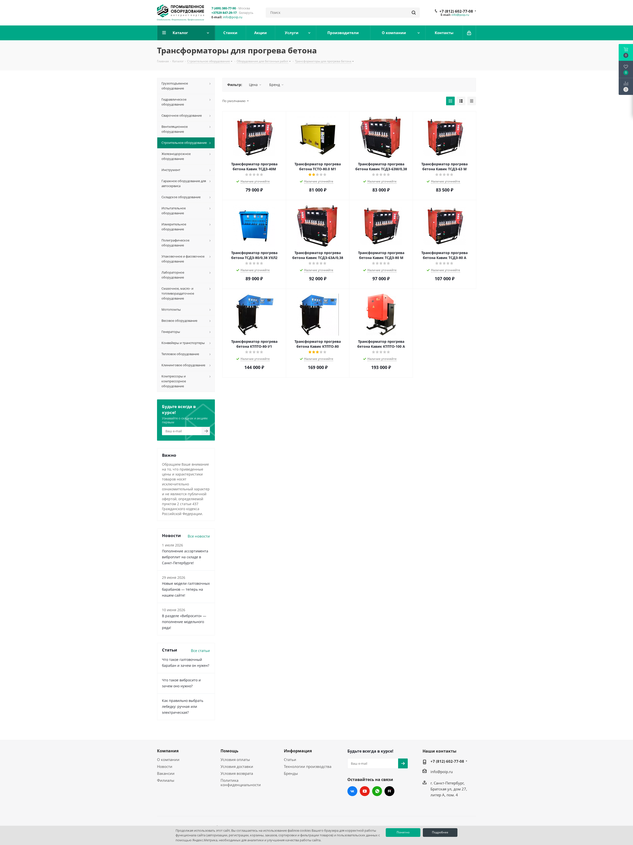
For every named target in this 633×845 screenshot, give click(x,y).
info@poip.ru (232, 17)
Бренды (291, 773)
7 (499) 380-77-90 (223, 8)
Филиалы (165, 780)
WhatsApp (377, 791)
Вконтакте (352, 791)
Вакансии (166, 773)
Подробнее (440, 832)
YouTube (365, 791)
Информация (298, 751)
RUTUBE (389, 791)
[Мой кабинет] (469, 32)
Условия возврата (237, 773)
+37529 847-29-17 (224, 12)
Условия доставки (237, 766)
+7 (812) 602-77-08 (456, 11)
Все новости (199, 536)
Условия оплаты (235, 759)
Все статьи (200, 650)
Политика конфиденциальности (241, 782)
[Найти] (414, 13)
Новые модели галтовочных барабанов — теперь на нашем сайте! (186, 589)
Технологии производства (307, 766)
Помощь (229, 751)
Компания (168, 751)
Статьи (290, 759)
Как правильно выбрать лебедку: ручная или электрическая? (182, 706)
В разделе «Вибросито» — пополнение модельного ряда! (184, 621)
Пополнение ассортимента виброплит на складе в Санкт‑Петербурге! (185, 557)
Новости (164, 766)
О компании (168, 759)
